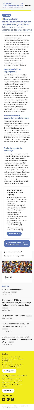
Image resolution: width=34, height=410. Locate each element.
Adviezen (7, 15)
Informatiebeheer (6, 406)
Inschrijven (7, 390)
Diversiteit (8, 277)
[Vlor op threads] (12, 399)
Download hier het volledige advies (18, 243)
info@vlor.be (10, 371)
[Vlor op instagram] (8, 399)
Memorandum (13, 233)
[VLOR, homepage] (13, 5)
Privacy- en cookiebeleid (21, 406)
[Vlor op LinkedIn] (3, 399)
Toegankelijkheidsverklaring (10, 407)
